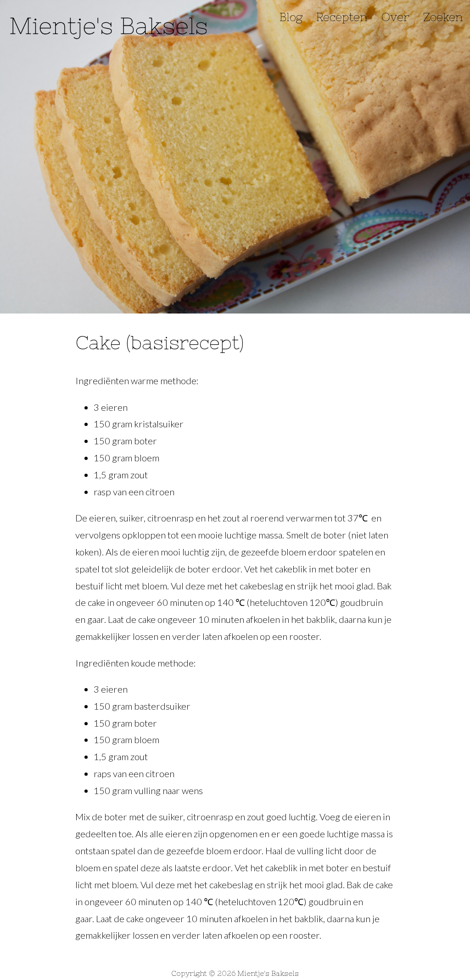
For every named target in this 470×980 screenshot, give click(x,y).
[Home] (108, 23)
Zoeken (443, 17)
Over (395, 17)
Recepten (342, 17)
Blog (291, 17)
